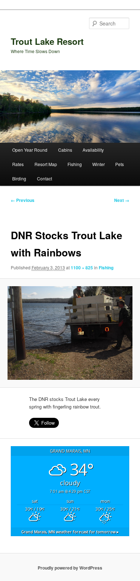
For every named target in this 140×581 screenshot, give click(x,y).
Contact (44, 178)
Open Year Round (29, 150)
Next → (121, 200)
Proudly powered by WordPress (70, 568)
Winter (98, 164)
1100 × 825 (82, 267)
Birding (19, 178)
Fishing (74, 164)
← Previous (22, 200)
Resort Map (45, 164)
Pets (119, 164)
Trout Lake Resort (47, 41)
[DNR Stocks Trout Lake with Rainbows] (70, 333)
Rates (18, 164)
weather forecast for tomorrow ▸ (70, 531)
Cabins (65, 150)
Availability (93, 150)
